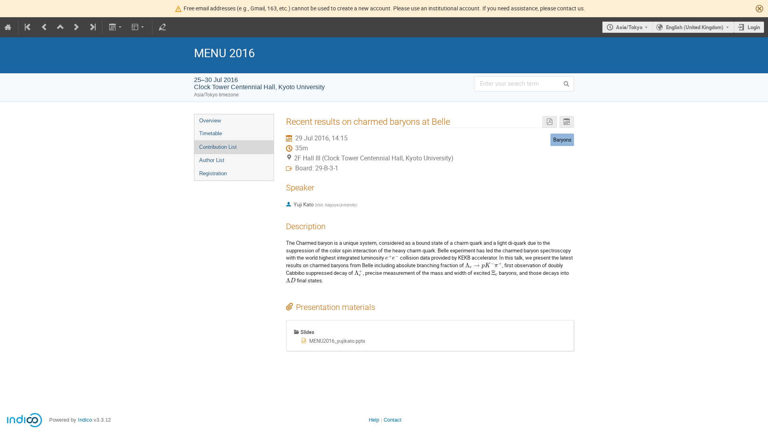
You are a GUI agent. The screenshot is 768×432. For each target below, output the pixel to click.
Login (754, 27)
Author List (211, 160)
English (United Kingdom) (695, 27)
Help (374, 419)
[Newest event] (92, 27)
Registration (213, 173)
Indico (85, 419)
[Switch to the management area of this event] (162, 27)
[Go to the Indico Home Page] (8, 27)
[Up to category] (60, 27)
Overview (210, 121)
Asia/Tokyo (629, 27)
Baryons (562, 139)
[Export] (115, 27)
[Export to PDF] (549, 122)
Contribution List (218, 147)
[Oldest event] (28, 27)
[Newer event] (76, 27)
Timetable (210, 133)
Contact (393, 419)
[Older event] (44, 27)
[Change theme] (138, 27)
